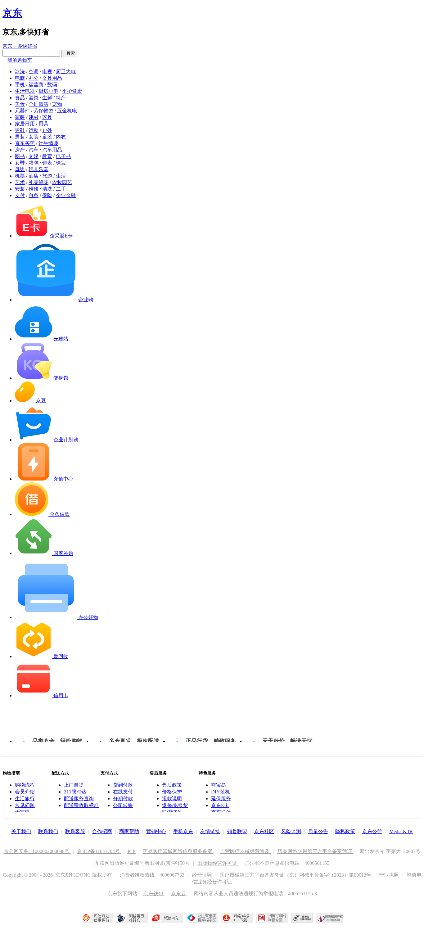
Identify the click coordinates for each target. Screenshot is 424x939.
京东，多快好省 (19, 46)
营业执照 (389, 875)
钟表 (47, 162)
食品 (20, 97)
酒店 (33, 175)
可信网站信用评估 (97, 918)
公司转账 (123, 805)
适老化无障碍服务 (302, 918)
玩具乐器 (38, 169)
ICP (132, 851)
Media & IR (401, 831)
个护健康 (72, 91)
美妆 (20, 104)
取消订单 (172, 812)
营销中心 (156, 831)
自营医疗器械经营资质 (245, 851)
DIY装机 (220, 791)
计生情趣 (48, 143)
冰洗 (20, 71)
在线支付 (123, 791)
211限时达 (75, 791)
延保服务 (221, 798)
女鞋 (20, 162)
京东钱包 (154, 893)
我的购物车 (19, 60)
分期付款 (123, 798)
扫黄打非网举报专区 (272, 918)
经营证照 (202, 875)
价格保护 (172, 791)
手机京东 (183, 831)
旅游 (47, 175)
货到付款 (123, 785)
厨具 (43, 123)
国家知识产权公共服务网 (329, 918)
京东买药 (25, 143)
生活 (61, 175)
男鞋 (20, 130)
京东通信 (221, 812)
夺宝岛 (218, 785)
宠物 (57, 104)
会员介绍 (25, 791)
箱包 (33, 162)
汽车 (33, 149)
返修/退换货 (175, 805)
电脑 (20, 78)
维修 (33, 189)
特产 (61, 97)
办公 (33, 78)
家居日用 (25, 123)
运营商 (36, 84)
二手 (61, 189)
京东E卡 (220, 805)
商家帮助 (129, 831)
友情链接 (210, 831)
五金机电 (67, 110)
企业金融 (66, 195)
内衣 (61, 136)
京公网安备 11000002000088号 (37, 851)
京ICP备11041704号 (99, 851)
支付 (20, 195)
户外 (47, 130)
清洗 (47, 189)
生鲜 (47, 97)
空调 (33, 71)
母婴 (20, 169)
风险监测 (291, 831)
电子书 (63, 156)
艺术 (20, 182)
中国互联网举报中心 (202, 918)
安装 (20, 189)
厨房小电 (48, 91)
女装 (33, 136)
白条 (33, 195)
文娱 (33, 156)
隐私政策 (345, 831)
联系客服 (75, 831)
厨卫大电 (66, 71)
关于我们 (21, 831)
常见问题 (25, 805)
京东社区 (264, 831)
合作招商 (102, 831)
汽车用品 (52, 149)
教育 (47, 156)
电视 (47, 71)
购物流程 (25, 785)
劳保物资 (43, 110)
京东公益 (372, 831)
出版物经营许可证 (217, 863)
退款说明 (172, 798)
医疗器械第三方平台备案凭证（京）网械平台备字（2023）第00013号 (296, 875)
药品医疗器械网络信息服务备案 (178, 851)
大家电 (22, 812)
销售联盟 (237, 831)
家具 (47, 117)
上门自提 (74, 785)
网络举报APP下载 (237, 918)
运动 (33, 130)
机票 (20, 175)
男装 (20, 136)
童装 (47, 136)
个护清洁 (38, 104)
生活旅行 (25, 798)
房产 (20, 149)
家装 (20, 117)
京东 (12, 13)
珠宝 (61, 162)
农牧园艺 (62, 182)
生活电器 (25, 91)
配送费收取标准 (81, 805)
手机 (20, 84)
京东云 (179, 893)
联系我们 (48, 831)
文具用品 (52, 78)
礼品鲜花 (38, 182)
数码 (52, 84)
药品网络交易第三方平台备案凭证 (315, 851)
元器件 (22, 110)
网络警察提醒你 (132, 918)
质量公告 (318, 831)
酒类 (33, 97)
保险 (47, 195)
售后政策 (172, 785)
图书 (20, 156)
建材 (33, 117)
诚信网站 (167, 918)
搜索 (69, 53)
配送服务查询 (79, 798)
